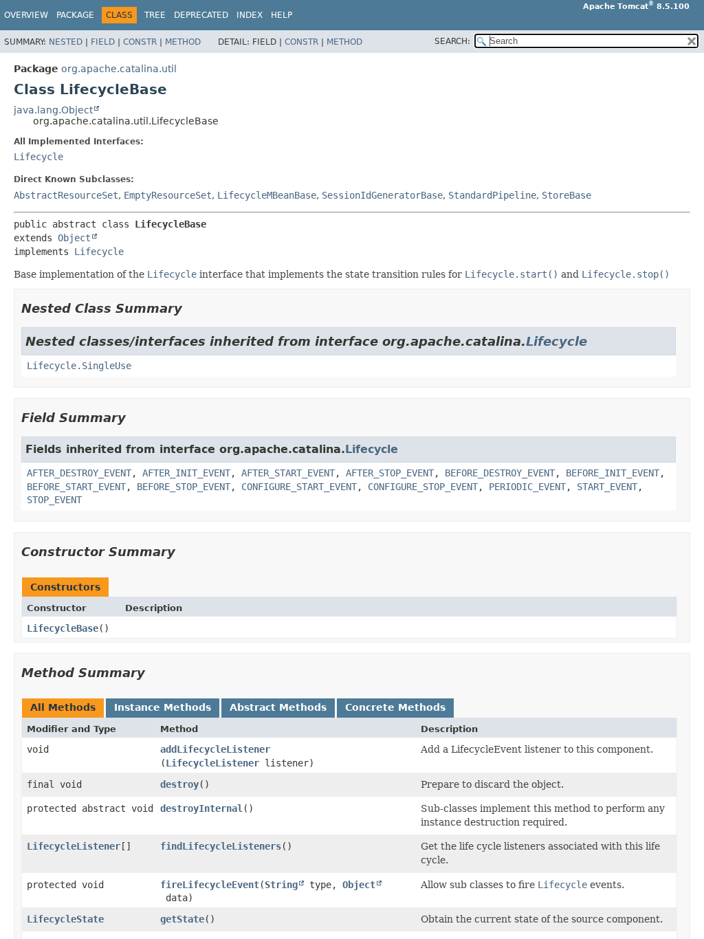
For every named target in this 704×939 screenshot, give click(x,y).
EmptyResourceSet (168, 195)
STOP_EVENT (54, 499)
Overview (26, 15)
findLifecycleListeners (220, 846)
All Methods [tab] (63, 707)
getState (182, 919)
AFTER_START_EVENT (288, 472)
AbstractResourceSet (66, 195)
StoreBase (566, 195)
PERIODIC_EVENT (527, 486)
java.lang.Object (53, 109)
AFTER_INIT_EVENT (186, 472)
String (281, 884)
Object (74, 237)
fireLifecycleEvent (209, 884)
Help (281, 15)
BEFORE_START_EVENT (76, 486)
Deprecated (201, 15)
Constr (140, 42)
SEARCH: (452, 41)
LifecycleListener (212, 763)
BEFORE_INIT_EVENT (612, 472)
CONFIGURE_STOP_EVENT (423, 486)
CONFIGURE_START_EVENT (299, 486)
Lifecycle (38, 156)
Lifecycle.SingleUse (79, 365)
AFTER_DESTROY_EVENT (79, 472)
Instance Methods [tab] (162, 707)
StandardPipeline (492, 195)
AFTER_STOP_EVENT (390, 472)
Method (183, 42)
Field (103, 42)
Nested (65, 42)
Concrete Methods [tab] (395, 707)
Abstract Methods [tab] (278, 707)
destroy (179, 784)
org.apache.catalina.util (119, 68)
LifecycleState (65, 919)
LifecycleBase (62, 628)
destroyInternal (201, 808)
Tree (155, 15)
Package (75, 15)
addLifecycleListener (215, 749)
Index (249, 15)
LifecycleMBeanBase (266, 195)
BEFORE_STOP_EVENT (183, 486)
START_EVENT (607, 486)
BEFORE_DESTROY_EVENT (500, 472)
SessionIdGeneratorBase (382, 195)
